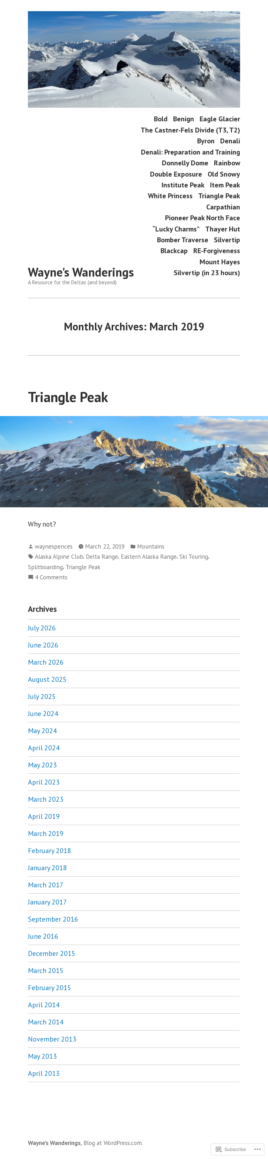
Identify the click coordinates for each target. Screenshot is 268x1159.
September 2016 (53, 919)
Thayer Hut (222, 228)
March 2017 (46, 884)
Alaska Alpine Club (59, 556)
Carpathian (223, 206)
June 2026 (43, 645)
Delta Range (102, 556)
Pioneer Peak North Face (202, 218)
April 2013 (44, 1073)
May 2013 (42, 1056)
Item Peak (225, 184)
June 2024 (43, 713)
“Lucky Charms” (176, 228)
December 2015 (51, 953)
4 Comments (51, 577)
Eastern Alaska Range (149, 556)
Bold (161, 119)
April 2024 (44, 747)
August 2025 (47, 679)
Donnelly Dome (185, 163)
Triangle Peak (219, 196)
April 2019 (44, 816)
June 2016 (43, 936)
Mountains (150, 546)
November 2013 (52, 1039)
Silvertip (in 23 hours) (207, 273)
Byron (206, 141)
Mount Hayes (220, 261)
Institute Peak (183, 184)
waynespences (54, 546)
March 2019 (46, 833)
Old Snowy (224, 174)
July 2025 (42, 696)
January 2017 (47, 902)
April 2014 (44, 1004)
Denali (230, 141)
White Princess (170, 196)
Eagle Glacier (220, 119)
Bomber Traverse (182, 239)
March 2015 (46, 970)
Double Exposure (176, 174)
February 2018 (49, 850)
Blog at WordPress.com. (113, 1143)
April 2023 (44, 782)
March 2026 (46, 662)
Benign (183, 119)
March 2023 (46, 799)
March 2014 (46, 1021)
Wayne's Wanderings (81, 272)
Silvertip (227, 239)
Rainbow (227, 163)
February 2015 (49, 987)
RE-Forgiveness (216, 250)
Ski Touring (193, 556)
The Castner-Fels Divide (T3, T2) (190, 130)
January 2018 (47, 867)
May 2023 (42, 765)
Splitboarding (45, 567)
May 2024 (42, 730)
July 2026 (42, 627)
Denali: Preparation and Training (190, 152)
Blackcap (174, 250)
